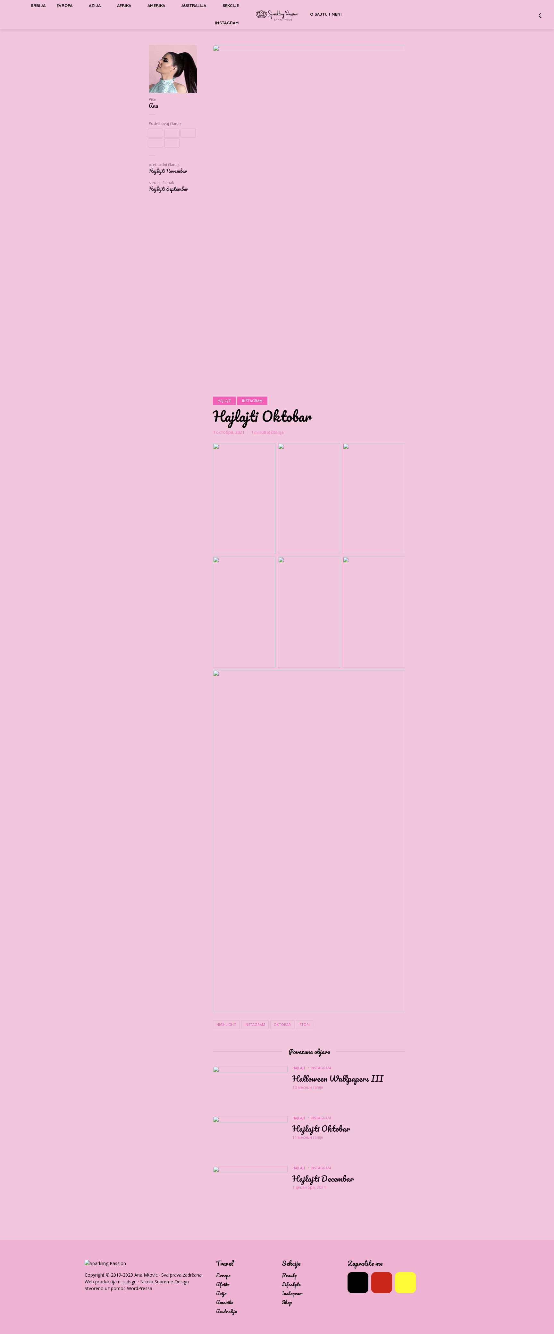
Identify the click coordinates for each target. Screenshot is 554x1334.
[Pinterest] (381, 1282)
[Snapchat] (405, 1282)
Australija (226, 1311)
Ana (153, 105)
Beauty (289, 1275)
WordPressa (139, 1288)
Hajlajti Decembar (323, 1178)
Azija (221, 1293)
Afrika (223, 1284)
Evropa (223, 1275)
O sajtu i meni (326, 14)
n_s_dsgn (127, 1282)
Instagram (227, 22)
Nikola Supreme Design (164, 1282)
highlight (226, 1024)
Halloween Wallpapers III (337, 1078)
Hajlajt (224, 400)
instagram (255, 1024)
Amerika (224, 1302)
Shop (287, 1302)
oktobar (282, 1024)
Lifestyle (291, 1284)
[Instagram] (358, 1282)
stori (304, 1024)
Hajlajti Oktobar (321, 1128)
